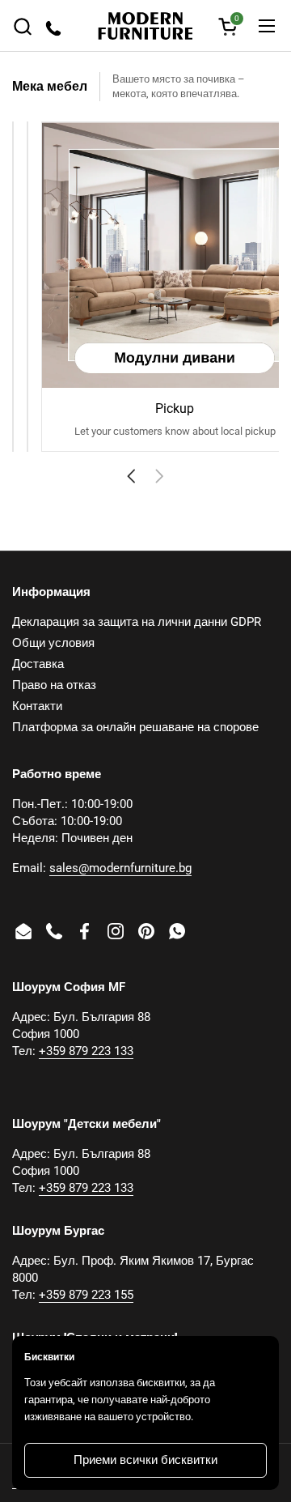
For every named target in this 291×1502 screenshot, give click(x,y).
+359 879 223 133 (86, 1051)
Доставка (38, 664)
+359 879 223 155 (86, 1294)
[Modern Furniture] (145, 26)
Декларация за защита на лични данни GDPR (136, 622)
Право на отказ (54, 685)
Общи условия (53, 643)
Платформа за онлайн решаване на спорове (135, 727)
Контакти (37, 706)
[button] (22, 26)
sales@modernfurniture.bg (120, 868)
